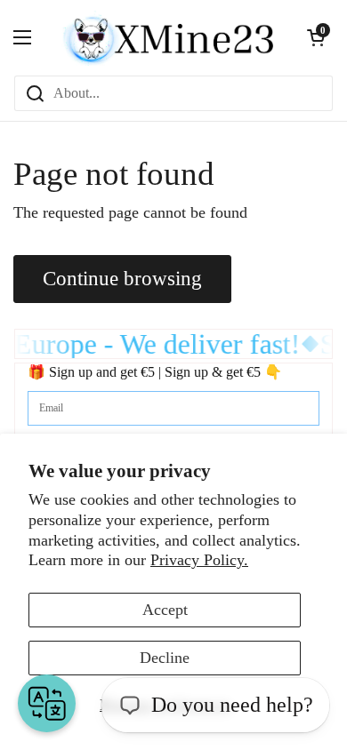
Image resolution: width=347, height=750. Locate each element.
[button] (316, 37)
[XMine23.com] (169, 37)
